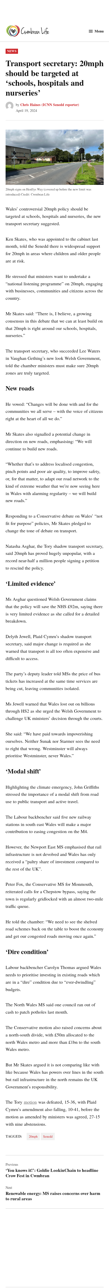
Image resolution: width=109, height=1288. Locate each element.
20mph (33, 1136)
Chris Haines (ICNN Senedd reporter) (49, 104)
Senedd (47, 1136)
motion (30, 1102)
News (11, 51)
